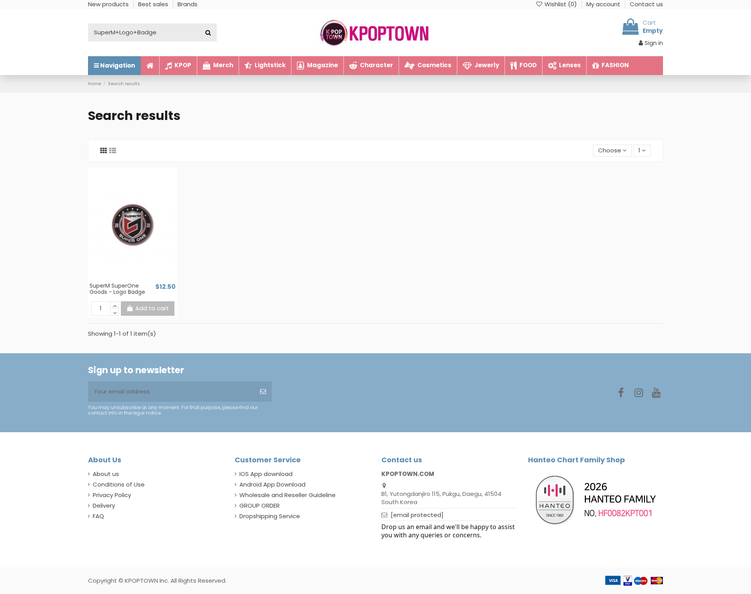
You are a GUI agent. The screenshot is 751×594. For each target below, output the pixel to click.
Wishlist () (561, 4)
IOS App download (266, 474)
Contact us (646, 4)
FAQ (98, 516)
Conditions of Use (119, 484)
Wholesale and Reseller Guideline (287, 495)
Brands (188, 4)
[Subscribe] (263, 391)
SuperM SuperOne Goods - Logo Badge (117, 289)
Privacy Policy (112, 495)
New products (109, 4)
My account (604, 4)
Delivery (104, 505)
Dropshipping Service (269, 516)
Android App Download (272, 484)
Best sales (154, 4)
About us (106, 474)
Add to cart (152, 308)
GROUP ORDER (259, 505)
